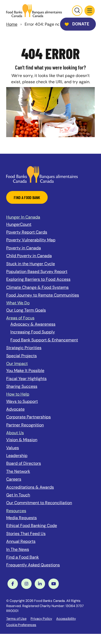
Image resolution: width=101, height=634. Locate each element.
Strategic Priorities (23, 347)
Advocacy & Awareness (32, 324)
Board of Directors (23, 463)
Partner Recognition (25, 425)
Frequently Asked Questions (33, 565)
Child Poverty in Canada (29, 255)
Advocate (15, 409)
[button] (89, 10)
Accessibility (66, 618)
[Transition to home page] (42, 174)
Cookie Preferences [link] (21, 625)
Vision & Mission (21, 439)
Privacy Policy (41, 618)
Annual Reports (20, 541)
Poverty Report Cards (26, 232)
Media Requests (21, 517)
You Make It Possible (25, 370)
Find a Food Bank (22, 557)
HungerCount (18, 224)
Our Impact (17, 363)
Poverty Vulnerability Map (30, 240)
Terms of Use (16, 618)
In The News (17, 549)
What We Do (18, 303)
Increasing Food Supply (32, 332)
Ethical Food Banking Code (31, 525)
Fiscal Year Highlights (26, 378)
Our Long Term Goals (26, 310)
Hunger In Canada (23, 217)
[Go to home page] (34, 10)
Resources (16, 510)
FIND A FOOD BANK (27, 197)
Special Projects (21, 355)
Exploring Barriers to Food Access (38, 279)
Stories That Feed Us (26, 533)
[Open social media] (13, 584)
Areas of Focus (20, 318)
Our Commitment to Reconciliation (39, 502)
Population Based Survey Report (36, 271)
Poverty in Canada (23, 248)
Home (11, 24)
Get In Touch (18, 495)
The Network (18, 471)
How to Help (17, 394)
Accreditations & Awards (30, 487)
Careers (13, 479)
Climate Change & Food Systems (37, 287)
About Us (15, 432)
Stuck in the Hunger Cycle (30, 263)
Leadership (16, 455)
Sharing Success (21, 386)
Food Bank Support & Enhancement (44, 340)
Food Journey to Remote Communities (42, 295)
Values (12, 447)
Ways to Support (22, 401)
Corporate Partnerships (28, 417)
